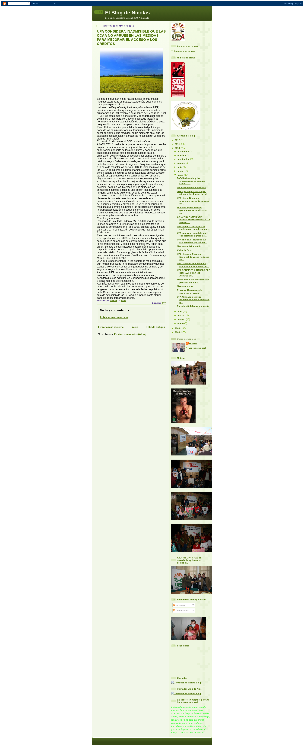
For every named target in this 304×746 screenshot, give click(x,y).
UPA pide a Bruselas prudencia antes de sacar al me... (193, 201)
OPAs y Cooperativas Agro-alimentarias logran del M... (193, 192)
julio (180, 167)
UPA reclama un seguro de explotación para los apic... (193, 227)
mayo (180, 175)
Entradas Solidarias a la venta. (193, 306)
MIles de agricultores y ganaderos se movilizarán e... (192, 210)
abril (180, 311)
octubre (182, 155)
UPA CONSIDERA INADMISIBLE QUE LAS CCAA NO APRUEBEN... (193, 273)
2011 (177, 144)
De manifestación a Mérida (191, 187)
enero (180, 323)
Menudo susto (185, 286)
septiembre (183, 159)
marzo (181, 315)
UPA (164, 303)
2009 (177, 328)
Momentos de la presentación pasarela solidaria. (193, 281)
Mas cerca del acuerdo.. (190, 246)
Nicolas (193, 343)
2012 (177, 140)
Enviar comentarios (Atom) (130, 334)
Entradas (180, 605)
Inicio (135, 327)
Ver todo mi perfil (198, 348)
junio (180, 171)
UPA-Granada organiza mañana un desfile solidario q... (193, 300)
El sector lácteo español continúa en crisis (190, 291)
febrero (181, 319)
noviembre (183, 151)
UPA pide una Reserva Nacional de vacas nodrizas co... (193, 257)
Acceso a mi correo (184, 51)
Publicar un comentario (114, 317)
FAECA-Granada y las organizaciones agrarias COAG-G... (191, 181)
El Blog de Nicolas (127, 12)
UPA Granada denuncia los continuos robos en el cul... (193, 264)
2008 (177, 332)
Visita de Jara (184, 250)
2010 (177, 148)
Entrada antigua (155, 327)
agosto (181, 163)
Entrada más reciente (111, 327)
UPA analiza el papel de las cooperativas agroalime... (192, 234)
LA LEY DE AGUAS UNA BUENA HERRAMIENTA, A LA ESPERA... (193, 220)
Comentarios (182, 610)
